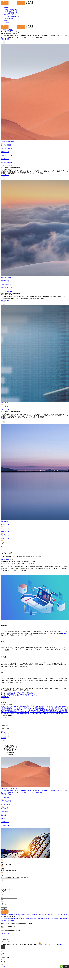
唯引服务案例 (8, 18)
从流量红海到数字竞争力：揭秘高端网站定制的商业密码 (48, 712)
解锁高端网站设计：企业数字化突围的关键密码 (48, 708)
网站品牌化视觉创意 (47, 918)
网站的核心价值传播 (20, 918)
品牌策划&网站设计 (10, 11)
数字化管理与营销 (10, 15)
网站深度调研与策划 (33, 918)
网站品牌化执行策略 (7, 918)
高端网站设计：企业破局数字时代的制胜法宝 (18, 708)
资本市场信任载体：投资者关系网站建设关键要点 (16, 706)
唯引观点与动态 (53, 915)
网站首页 (7, 7)
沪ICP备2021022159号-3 (48, 944)
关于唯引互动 (62, 915)
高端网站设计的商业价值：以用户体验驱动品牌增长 (39, 710)
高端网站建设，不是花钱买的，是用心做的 (20, 693)
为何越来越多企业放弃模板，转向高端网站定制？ (48, 713)
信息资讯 (7, 559)
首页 (2, 559)
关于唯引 (7, 22)
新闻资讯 (7, 20)
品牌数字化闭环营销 (7, 920)
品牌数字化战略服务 (10, 9)
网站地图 (59, 944)
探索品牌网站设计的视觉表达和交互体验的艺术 (21, 695)
